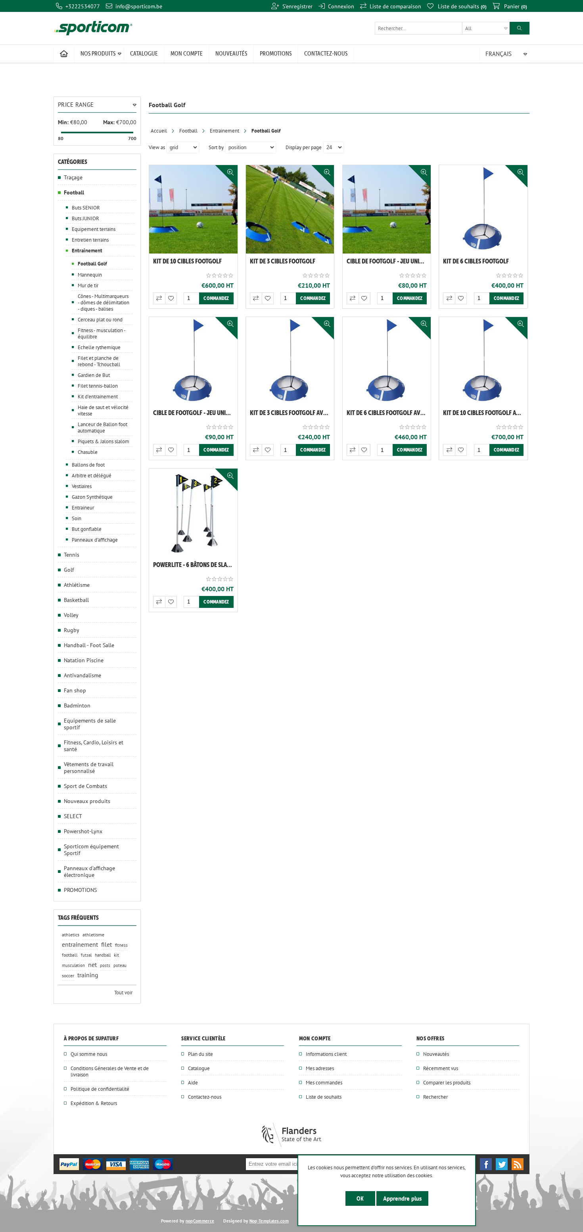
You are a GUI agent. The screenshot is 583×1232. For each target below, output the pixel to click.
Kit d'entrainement (98, 396)
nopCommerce (200, 1221)
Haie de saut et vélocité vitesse (103, 410)
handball (103, 955)
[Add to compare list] (159, 298)
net (92, 965)
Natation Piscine (84, 660)
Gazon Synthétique (92, 497)
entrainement (80, 944)
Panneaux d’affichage (95, 539)
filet (106, 944)
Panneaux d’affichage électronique (89, 871)
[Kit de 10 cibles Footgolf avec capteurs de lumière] (483, 361)
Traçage (73, 177)
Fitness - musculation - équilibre (101, 333)
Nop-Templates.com (269, 1221)
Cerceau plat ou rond (100, 319)
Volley (71, 614)
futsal (86, 955)
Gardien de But (94, 375)
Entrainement (224, 130)
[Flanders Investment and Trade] (291, 1145)
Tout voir (123, 992)
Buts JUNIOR (85, 218)
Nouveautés (436, 1054)
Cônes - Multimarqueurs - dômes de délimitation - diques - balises (103, 302)
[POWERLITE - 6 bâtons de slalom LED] (193, 513)
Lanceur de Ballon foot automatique (102, 427)
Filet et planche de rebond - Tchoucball (99, 361)
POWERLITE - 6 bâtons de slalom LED (195, 564)
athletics (70, 935)
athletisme (93, 935)
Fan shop (75, 690)
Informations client (326, 1054)
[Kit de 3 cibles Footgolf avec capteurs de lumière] (290, 361)
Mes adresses (320, 1068)
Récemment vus (440, 1068)
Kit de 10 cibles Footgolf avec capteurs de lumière (485, 412)
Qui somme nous (89, 1054)
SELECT (73, 816)
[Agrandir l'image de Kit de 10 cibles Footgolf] (193, 209)
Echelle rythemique (99, 347)
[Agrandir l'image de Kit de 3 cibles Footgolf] (290, 209)
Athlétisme (77, 584)
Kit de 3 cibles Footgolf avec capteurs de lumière (292, 412)
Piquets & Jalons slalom (103, 441)
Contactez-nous (204, 1097)
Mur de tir (88, 285)
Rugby (71, 630)
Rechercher (435, 1097)
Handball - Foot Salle (89, 645)
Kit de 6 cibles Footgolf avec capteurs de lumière (389, 412)
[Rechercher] (519, 28)
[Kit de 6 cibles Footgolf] (483, 209)
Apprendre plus (402, 1198)
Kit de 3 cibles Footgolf (282, 261)
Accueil (159, 130)
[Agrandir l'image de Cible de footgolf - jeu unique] (387, 209)
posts (105, 965)
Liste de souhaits (323, 1097)
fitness (121, 945)
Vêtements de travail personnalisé (88, 767)
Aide (193, 1082)
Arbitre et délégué (91, 475)
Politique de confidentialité (100, 1089)
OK (360, 1198)
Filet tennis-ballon (98, 385)
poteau (120, 965)
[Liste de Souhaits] (171, 298)
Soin (76, 518)
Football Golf (92, 263)
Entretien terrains (90, 239)
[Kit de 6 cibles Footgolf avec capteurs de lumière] (387, 361)
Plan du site (200, 1054)
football (70, 955)
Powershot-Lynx (83, 831)
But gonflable (87, 529)
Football (188, 130)
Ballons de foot (88, 464)
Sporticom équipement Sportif (91, 849)
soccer (68, 975)
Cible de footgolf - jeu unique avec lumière (195, 412)
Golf (69, 569)
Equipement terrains (93, 229)
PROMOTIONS (80, 889)
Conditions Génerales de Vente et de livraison (110, 1071)
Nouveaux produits (87, 801)
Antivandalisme (82, 675)
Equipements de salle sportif (90, 723)
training (87, 975)
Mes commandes (324, 1082)
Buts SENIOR (86, 207)
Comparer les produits (446, 1082)
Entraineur (83, 507)
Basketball (76, 599)
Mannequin (90, 274)
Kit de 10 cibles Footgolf (187, 261)
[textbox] (442, 28)
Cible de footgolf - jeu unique (388, 261)
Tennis (71, 554)
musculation (73, 965)
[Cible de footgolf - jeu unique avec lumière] (193, 361)
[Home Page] (64, 54)
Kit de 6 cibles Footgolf (476, 261)
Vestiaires (82, 486)
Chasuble (88, 452)
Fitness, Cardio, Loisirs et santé (93, 745)
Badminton (77, 705)
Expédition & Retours (94, 1103)
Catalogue (199, 1068)
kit (116, 955)
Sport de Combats (85, 785)
